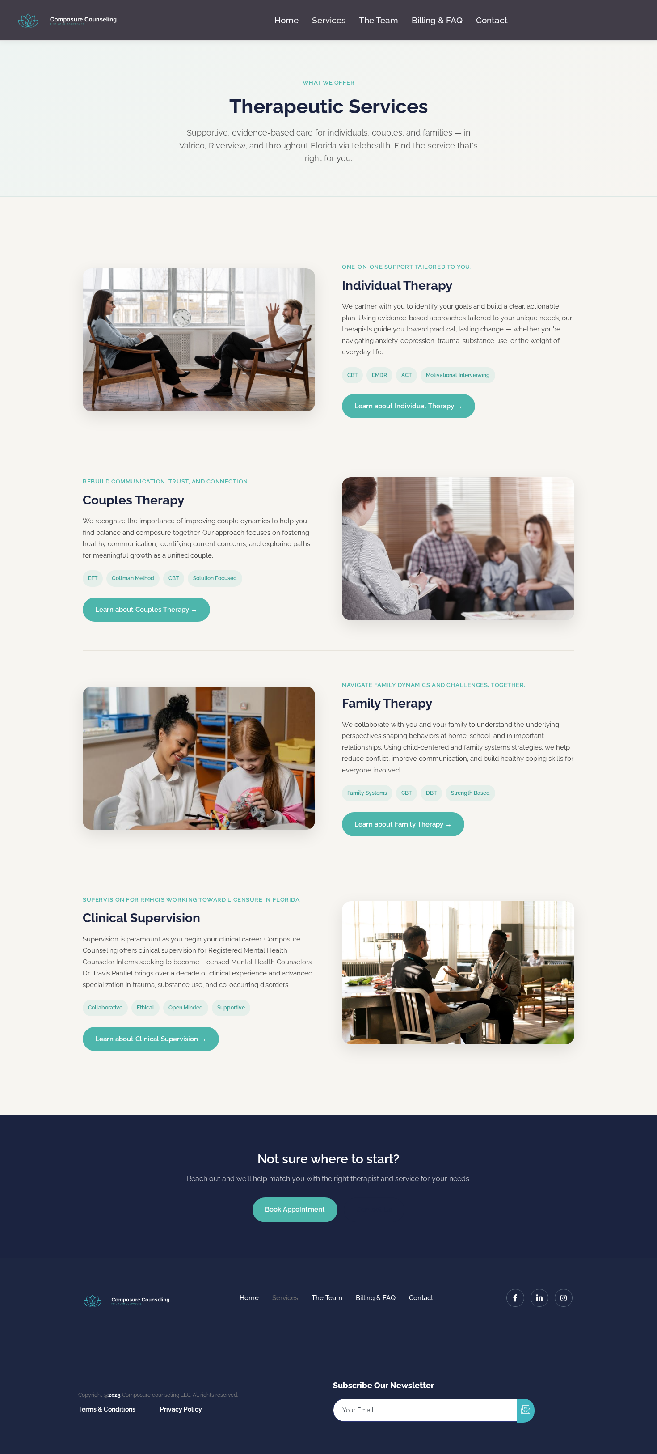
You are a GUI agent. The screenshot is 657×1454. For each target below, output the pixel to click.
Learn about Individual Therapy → (408, 406)
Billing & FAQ (437, 20)
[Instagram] (564, 1298)
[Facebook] (515, 1298)
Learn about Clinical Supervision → (150, 1039)
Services (328, 20)
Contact (492, 20)
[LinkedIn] (539, 1298)
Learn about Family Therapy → (403, 824)
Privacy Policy (181, 1409)
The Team (378, 20)
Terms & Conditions (106, 1409)
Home (286, 20)
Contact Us (374, 1210)
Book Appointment (295, 1209)
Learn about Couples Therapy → (146, 610)
